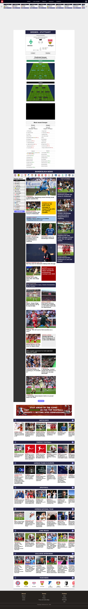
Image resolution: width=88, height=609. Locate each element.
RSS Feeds (64, 599)
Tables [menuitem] (44, 1)
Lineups (33, 53)
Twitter (64, 595)
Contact (23, 597)
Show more (41, 400)
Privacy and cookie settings (44, 599)
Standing (48, 53)
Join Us (23, 599)
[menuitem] (13, 1)
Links (64, 601)
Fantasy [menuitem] (51, 1)
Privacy (44, 597)
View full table (19, 211)
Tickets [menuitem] (58, 1)
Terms (44, 595)
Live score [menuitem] (36, 1)
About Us (24, 595)
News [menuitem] (28, 1)
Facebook (64, 597)
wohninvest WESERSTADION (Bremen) (40, 37)
